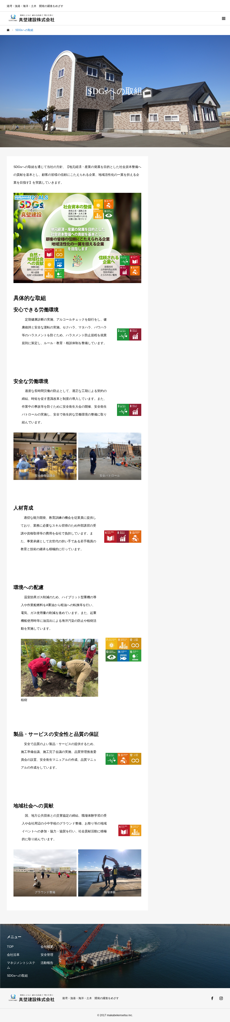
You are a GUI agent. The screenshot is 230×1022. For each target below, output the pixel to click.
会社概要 (47, 946)
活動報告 (47, 963)
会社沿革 (13, 954)
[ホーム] (8, 30)
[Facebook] (212, 998)
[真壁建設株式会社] (32, 18)
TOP (10, 946)
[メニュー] (223, 18)
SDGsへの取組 (17, 975)
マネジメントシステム (21, 965)
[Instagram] (221, 998)
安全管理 (47, 954)
